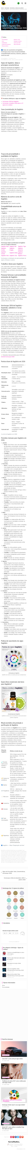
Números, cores (17, 39)
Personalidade (5, 39)
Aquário (15, 918)
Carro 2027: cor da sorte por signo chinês (12, 1058)
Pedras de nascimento (6, 44)
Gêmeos (22, 896)
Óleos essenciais (17, 44)
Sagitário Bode (14, 252)
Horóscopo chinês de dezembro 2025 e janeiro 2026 (14, 878)
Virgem (21, 903)
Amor (3, 41)
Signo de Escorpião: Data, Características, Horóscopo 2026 (14, 872)
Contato (15, 1146)
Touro (15, 896)
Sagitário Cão (13, 255)
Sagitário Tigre (22, 246)
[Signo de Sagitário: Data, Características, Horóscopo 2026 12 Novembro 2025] (4, 968)
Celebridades (4, 42)
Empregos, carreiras (18, 41)
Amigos (11, 1145)
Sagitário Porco (22, 255)
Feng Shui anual (6, 1055)
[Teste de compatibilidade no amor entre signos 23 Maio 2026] (4, 952)
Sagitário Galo (5, 255)
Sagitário (22, 911)
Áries (9, 896)
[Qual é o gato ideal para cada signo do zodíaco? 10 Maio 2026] (4, 957)
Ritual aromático (5, 46)
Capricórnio (8, 918)
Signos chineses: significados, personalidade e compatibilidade (12, 1100)
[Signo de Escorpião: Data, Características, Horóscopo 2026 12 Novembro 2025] (4, 974)
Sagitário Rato (5, 246)
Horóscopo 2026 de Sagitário (11, 101)
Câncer (8, 903)
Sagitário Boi (13, 246)
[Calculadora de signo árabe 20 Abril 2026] (4, 963)
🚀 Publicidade (10, 1144)
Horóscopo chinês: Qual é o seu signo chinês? (13, 1105)
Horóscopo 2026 (17, 42)
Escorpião (15, 911)
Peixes (22, 918)
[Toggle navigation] (25, 3)
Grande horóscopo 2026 (7, 356)
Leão (15, 903)
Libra (9, 911)
